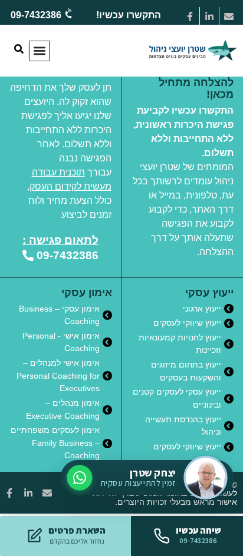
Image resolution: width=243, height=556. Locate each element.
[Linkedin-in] (209, 16)
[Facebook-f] (189, 16)
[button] (39, 51)
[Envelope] (228, 16)
